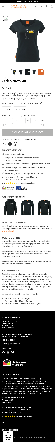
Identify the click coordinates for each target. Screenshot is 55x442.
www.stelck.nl (8, 231)
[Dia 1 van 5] (14, 72)
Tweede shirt (14, 154)
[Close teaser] (14, 430)
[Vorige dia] (5, 207)
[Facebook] (3, 352)
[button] (8, 436)
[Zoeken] (35, 6)
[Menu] (3, 6)
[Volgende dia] (50, 207)
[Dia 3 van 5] (27, 72)
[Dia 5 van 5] (41, 72)
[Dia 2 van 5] (21, 72)
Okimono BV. (23, 437)
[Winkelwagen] (52, 6)
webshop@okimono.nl (11, 344)
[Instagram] (8, 352)
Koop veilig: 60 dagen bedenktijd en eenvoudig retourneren (21, 178)
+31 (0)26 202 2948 (10, 340)
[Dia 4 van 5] (34, 72)
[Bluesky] (12, 352)
